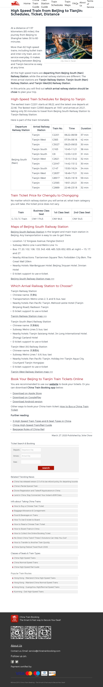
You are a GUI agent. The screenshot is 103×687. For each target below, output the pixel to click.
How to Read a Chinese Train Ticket (29, 524)
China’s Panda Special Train (26, 486)
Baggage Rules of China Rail (28, 429)
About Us (16, 645)
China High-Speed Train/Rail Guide (32, 425)
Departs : (17, 450)
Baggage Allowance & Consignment (29, 511)
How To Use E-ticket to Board (27, 520)
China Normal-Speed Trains (26, 562)
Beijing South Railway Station (27, 231)
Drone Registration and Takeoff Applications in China (37, 491)
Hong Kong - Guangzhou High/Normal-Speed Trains (36, 587)
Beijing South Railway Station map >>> (32, 278)
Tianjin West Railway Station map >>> (32, 371)
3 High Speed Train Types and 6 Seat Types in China (42, 421)
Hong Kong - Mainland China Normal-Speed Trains (36, 582)
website (53, 384)
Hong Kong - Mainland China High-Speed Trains (34, 578)
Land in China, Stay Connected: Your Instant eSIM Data (37, 495)
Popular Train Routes (21, 573)
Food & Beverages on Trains (26, 515)
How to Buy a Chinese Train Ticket (29, 506)
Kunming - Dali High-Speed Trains (28, 592)
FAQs (75, 3)
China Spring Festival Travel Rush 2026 (31, 547)
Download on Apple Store (27, 393)
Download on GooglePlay (27, 397)
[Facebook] (15, 3)
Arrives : (16, 456)
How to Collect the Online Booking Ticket (32, 533)
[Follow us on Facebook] (12, 661)
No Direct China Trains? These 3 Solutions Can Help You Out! (40, 538)
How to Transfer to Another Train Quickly (32, 542)
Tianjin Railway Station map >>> (29, 316)
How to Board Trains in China (26, 529)
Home (27, 3)
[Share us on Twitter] (16, 661)
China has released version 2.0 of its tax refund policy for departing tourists (46, 481)
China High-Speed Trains (24, 558)
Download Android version (27, 401)
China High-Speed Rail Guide (26, 567)
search (46, 468)
